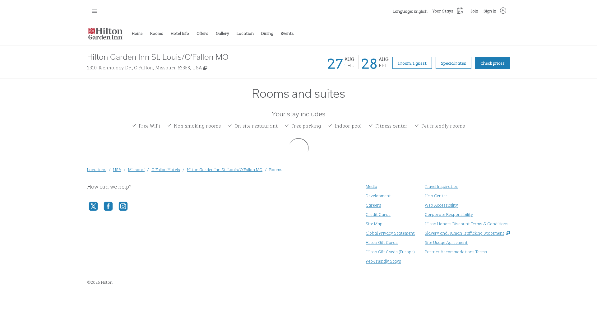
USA (117, 169)
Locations (96, 169)
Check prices (495, 62)
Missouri (136, 169)
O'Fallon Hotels (165, 169)
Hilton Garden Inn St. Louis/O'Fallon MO (224, 169)
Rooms (275, 169)
